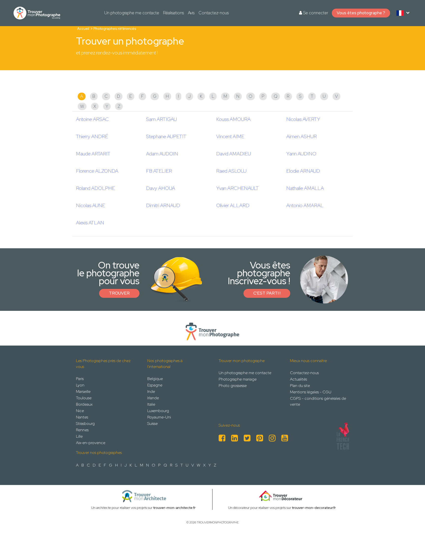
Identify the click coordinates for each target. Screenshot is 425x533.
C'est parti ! (266, 293)
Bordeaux (84, 404)
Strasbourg (85, 423)
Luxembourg (158, 410)
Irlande (153, 397)
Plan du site (300, 385)
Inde (151, 391)
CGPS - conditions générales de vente (318, 401)
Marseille (83, 391)
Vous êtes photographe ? (361, 13)
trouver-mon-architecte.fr (174, 507)
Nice (80, 410)
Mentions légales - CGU (310, 392)
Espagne (154, 385)
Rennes (82, 430)
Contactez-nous (213, 13)
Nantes (82, 417)
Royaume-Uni (159, 417)
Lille (79, 436)
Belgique (155, 378)
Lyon (80, 385)
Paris (80, 378)
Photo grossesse (233, 385)
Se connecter (315, 13)
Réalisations (173, 13)
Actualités (298, 379)
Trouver (119, 293)
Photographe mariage (238, 379)
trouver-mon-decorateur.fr (314, 507)
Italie (151, 404)
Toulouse (83, 397)
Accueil (83, 28)
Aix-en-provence (90, 442)
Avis (191, 13)
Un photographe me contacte (131, 13)
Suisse (152, 423)
